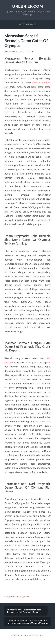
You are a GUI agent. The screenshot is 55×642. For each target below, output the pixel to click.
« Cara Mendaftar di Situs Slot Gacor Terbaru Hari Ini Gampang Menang (24, 610)
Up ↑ (41, 635)
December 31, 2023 (14, 51)
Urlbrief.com (27, 6)
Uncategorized (22, 596)
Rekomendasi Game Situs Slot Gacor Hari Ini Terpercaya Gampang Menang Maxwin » (28, 621)
